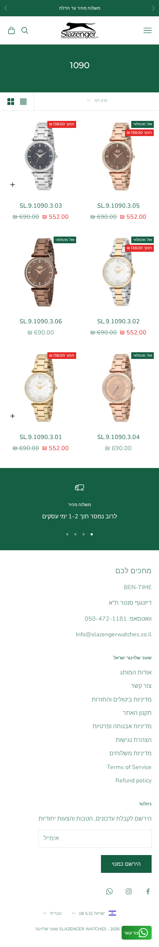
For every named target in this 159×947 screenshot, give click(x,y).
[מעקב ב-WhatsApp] (109, 891)
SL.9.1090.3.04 (118, 437)
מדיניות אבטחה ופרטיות (122, 726)
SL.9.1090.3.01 (41, 437)
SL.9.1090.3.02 (118, 321)
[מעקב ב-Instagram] (128, 891)
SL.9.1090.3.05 (118, 206)
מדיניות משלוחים (130, 753)
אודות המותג (136, 673)
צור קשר (141, 686)
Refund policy (133, 780)
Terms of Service (129, 767)
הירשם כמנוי (126, 864)
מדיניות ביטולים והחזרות (122, 700)
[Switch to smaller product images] (10, 101)
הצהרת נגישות (134, 740)
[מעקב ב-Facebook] (148, 891)
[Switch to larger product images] (23, 101)
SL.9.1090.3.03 (41, 206)
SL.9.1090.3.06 (41, 321)
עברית (55, 913)
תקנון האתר (137, 713)
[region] (79, 502)
